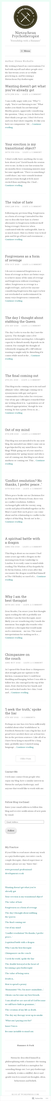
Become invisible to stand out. (19, 1031)
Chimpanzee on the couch (17, 656)
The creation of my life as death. (21, 1010)
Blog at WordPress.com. (25, 1094)
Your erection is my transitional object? (20, 146)
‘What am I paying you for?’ (18, 1020)
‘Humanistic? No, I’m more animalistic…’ (24, 989)
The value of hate (19, 202)
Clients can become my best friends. (22, 995)
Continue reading (13, 185)
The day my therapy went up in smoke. (24, 1015)
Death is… (9, 979)
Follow (11, 830)
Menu (26, 51)
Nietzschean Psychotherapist (25, 34)
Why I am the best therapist (16, 598)
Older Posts (25, 759)
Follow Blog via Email (17, 802)
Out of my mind (17, 430)
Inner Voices (11, 1026)
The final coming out (21, 375)
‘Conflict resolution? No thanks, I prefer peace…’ (23, 482)
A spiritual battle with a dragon (22, 540)
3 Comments (28, 717)
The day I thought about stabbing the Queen (24, 319)
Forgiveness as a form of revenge (22, 258)
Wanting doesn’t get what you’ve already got (25, 88)
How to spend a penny (16, 984)
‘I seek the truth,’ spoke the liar (23, 711)
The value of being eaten (17, 973)
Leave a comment (31, 94)
